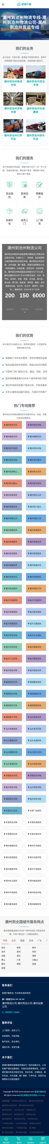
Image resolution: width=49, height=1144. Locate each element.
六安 (19, 960)
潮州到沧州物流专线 (36, 1101)
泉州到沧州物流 (21, 1132)
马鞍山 (35, 960)
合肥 (3, 956)
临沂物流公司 (19, 1114)
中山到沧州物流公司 (36, 1132)
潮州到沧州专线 (19, 1119)
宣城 (3, 968)
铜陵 (19, 964)
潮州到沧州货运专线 (9, 1105)
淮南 (34, 956)
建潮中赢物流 (40, 1092)
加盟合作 (43, 1143)
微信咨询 (30, 1143)
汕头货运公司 (19, 1110)
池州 (3, 952)
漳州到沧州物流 (7, 1128)
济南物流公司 (31, 1110)
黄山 (3, 960)
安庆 (3, 948)
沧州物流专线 (32, 1119)
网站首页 (6, 1143)
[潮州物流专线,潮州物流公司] (24, 4)
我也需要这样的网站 (28, 1095)
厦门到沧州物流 (7, 1132)
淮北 (19, 956)
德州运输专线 (7, 1119)
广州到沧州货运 (7, 1123)
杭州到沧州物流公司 (19, 1101)
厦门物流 (32, 1128)
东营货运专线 (31, 1114)
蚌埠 (19, 948)
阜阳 (34, 952)
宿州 (3, 964)
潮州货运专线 (7, 1110)
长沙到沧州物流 (21, 1123)
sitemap (41, 1095)
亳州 (34, 948)
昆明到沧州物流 (35, 1123)
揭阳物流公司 (7, 1114)
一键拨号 (18, 1143)
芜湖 (34, 964)
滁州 (19, 952)
